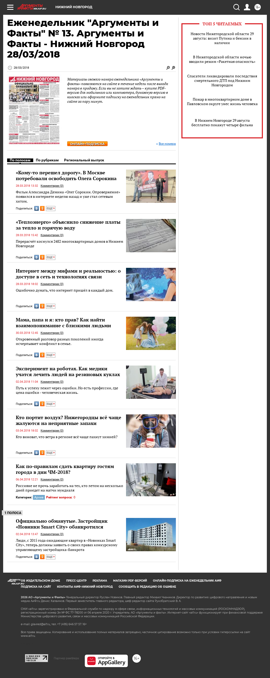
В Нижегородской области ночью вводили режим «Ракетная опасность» (222, 59)
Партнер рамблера (66, 658)
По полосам (20, 160)
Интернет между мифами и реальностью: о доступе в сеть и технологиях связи (68, 274)
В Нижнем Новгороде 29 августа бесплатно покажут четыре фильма (222, 122)
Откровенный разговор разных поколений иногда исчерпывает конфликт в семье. (59, 341)
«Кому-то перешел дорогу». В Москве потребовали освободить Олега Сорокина (66, 175)
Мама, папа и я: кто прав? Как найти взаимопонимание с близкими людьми (63, 322)
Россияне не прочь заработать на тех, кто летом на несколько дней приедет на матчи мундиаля (69, 488)
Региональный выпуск (84, 160)
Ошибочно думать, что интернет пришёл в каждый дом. (64, 290)
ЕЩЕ (50, 208)
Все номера (167, 144)
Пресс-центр (76, 580)
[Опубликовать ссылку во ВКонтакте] (36, 208)
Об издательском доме (40, 580)
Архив (39, 497)
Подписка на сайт (36, 586)
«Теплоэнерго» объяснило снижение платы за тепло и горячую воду (68, 225)
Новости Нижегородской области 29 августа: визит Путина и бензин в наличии (222, 38)
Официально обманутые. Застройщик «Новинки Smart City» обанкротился (62, 524)
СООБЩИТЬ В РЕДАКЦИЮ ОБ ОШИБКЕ (147, 586)
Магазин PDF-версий (130, 580)
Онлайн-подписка (87, 144)
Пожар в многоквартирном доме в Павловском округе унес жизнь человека (222, 101)
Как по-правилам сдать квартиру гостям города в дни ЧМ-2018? (65, 469)
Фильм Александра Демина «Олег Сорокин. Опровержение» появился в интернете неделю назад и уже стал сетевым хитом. (68, 196)
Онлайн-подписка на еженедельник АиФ (187, 580)
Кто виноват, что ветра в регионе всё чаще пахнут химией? (67, 436)
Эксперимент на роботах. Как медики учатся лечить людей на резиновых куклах (68, 371)
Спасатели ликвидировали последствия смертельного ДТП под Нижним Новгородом (222, 80)
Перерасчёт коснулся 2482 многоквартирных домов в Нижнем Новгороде (69, 243)
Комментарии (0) (52, 186)
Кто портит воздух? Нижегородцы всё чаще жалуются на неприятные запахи (68, 420)
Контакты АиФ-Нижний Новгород (85, 586)
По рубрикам (47, 160)
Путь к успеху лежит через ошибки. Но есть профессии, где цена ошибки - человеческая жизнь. (67, 390)
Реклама (100, 580)
